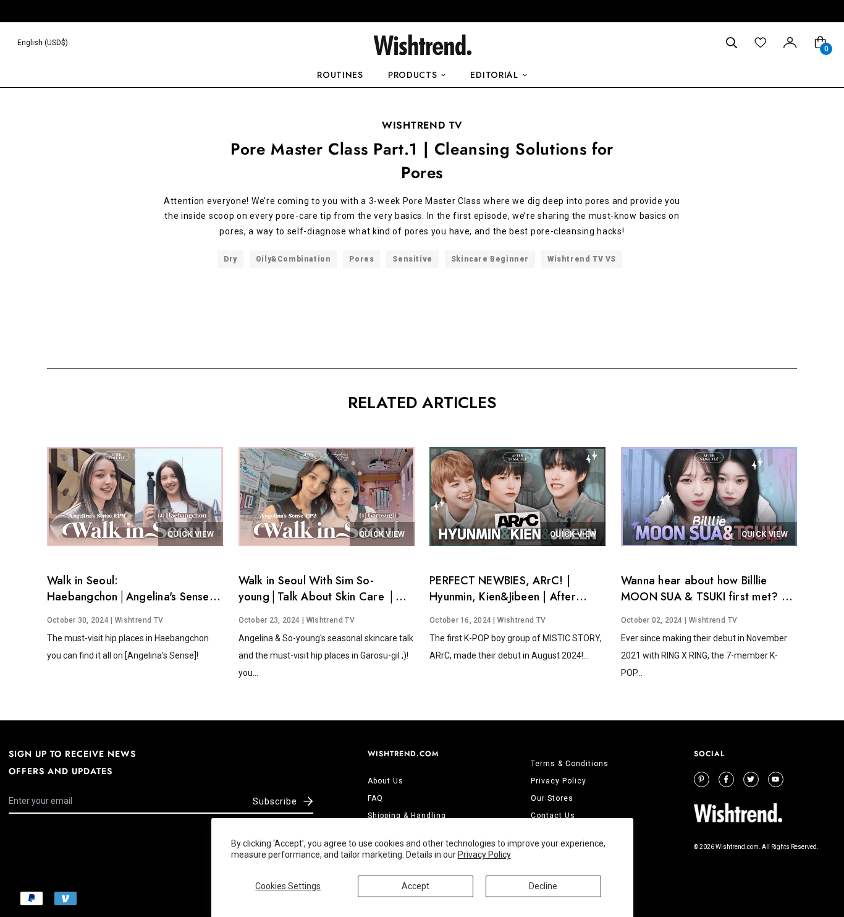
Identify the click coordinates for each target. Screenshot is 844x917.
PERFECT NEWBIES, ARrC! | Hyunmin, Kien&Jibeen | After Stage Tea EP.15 (502, 597)
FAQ (375, 798)
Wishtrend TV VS (581, 259)
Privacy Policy (484, 854)
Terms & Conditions (570, 763)
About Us (385, 781)
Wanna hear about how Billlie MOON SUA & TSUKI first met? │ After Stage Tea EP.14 (705, 597)
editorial (494, 75)
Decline (543, 886)
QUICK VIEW (190, 534)
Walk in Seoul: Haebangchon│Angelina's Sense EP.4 (128, 597)
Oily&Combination (293, 259)
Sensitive (412, 259)
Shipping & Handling (407, 815)
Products (412, 75)
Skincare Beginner (490, 259)
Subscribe (275, 801)
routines (340, 75)
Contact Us (553, 815)
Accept (415, 886)
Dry (230, 259)
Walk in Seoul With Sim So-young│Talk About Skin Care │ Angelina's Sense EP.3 (317, 597)
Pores (361, 259)
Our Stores (552, 798)
